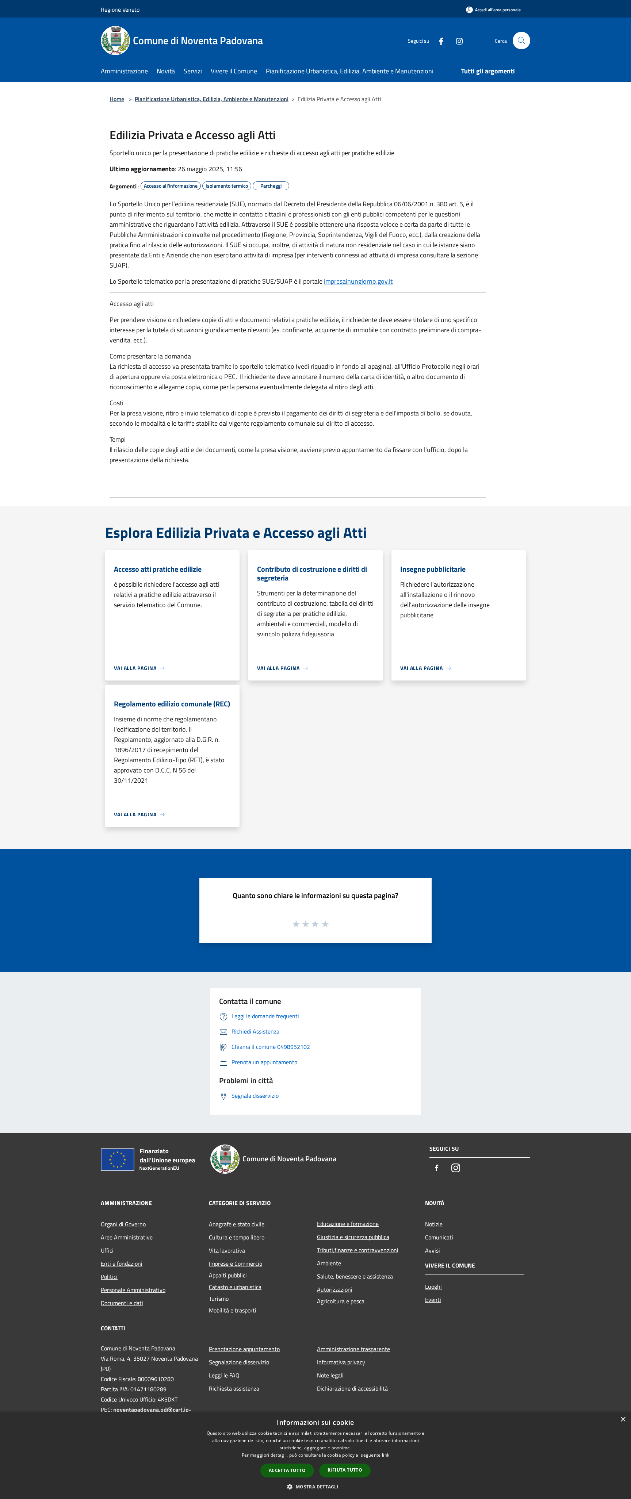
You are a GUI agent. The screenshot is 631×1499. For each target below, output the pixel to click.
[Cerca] (521, 40)
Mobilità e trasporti (232, 1310)
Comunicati (439, 1237)
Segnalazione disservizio (239, 1362)
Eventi (433, 1299)
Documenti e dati (122, 1303)
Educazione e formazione (348, 1223)
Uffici (107, 1250)
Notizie (434, 1224)
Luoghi (433, 1286)
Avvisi (432, 1250)
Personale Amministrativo (133, 1289)
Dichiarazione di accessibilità (352, 1388)
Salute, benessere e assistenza (355, 1276)
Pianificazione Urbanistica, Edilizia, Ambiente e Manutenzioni (211, 99)
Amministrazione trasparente (353, 1349)
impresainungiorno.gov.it (358, 281)
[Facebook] (438, 40)
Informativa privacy (341, 1362)
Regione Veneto (120, 9)
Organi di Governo (123, 1224)
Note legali (330, 1375)
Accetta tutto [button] (287, 1470)
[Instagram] (456, 40)
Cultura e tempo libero (236, 1237)
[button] (315, 1486)
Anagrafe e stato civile (236, 1224)
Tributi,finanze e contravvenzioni (357, 1250)
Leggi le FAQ (224, 1375)
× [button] (623, 1419)
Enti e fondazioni (121, 1263)
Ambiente (329, 1263)
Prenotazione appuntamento (244, 1349)
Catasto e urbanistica (235, 1287)
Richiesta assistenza (234, 1388)
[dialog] (315, 1455)
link (385, 1455)
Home (117, 99)
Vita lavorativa (227, 1250)
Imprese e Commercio (235, 1263)
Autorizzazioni (334, 1289)
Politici (109, 1276)
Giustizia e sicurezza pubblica (353, 1236)
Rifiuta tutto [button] (345, 1470)
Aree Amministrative (127, 1237)
